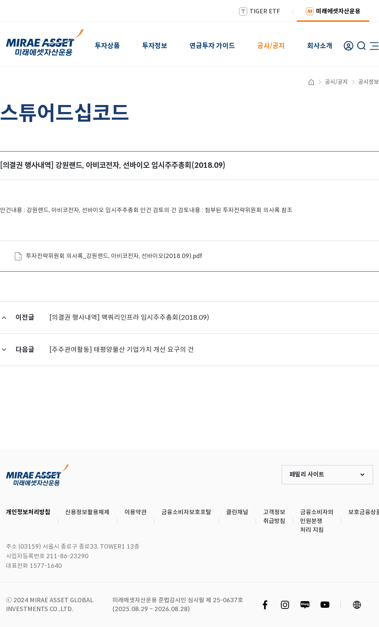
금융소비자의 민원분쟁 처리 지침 (316, 521)
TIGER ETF (264, 11)
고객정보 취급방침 (274, 516)
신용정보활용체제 (87, 512)
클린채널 (237, 512)
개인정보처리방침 (28, 512)
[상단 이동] (342, 421)
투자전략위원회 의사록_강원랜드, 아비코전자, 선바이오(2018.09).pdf (114, 256)
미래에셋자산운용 (338, 11)
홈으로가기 (311, 82)
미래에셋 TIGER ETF (37, 475)
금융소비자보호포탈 (186, 512)
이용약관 (135, 512)
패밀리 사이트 (306, 474)
